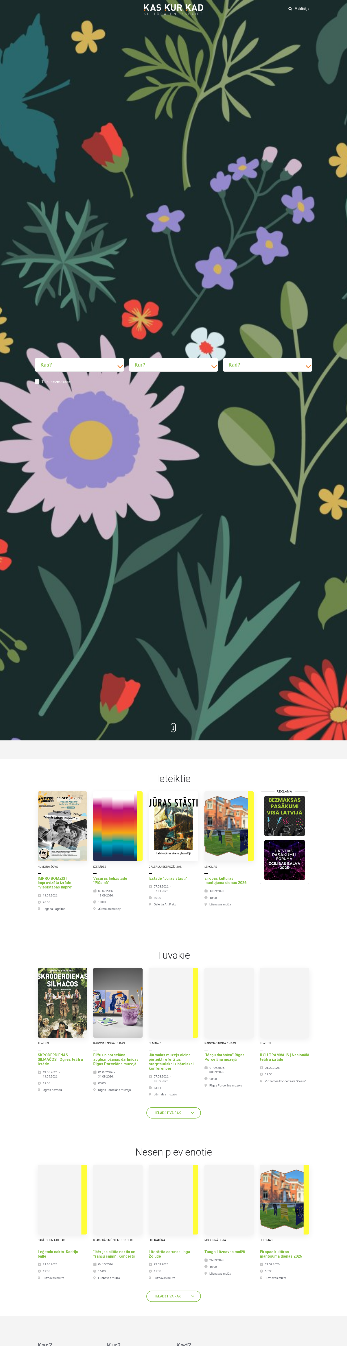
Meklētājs (301, 9)
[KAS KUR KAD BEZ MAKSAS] (284, 816)
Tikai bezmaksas (56, 382)
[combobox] (79, 365)
